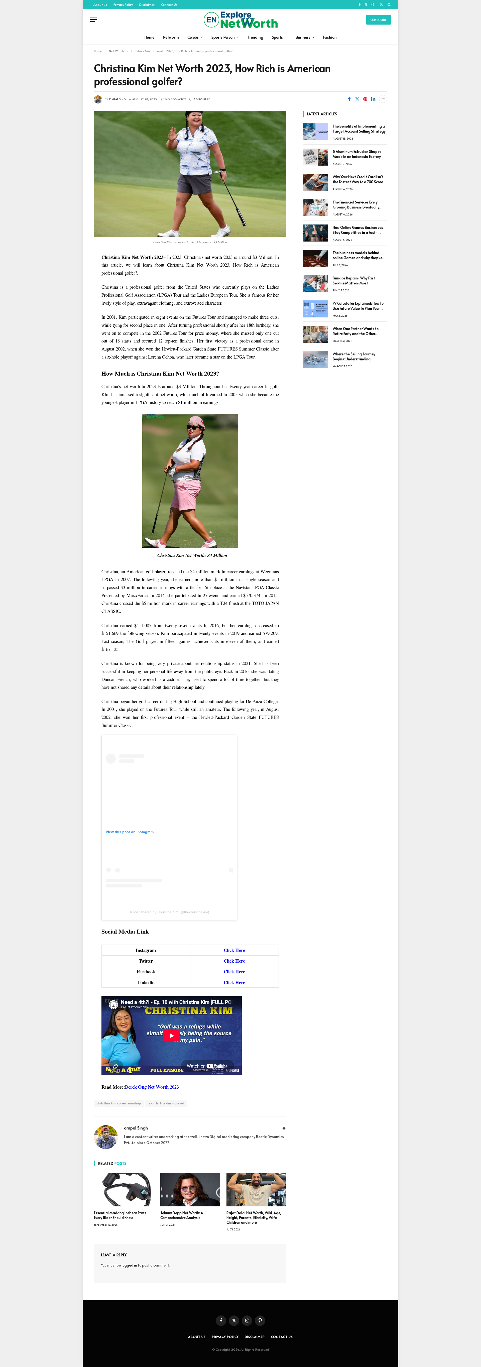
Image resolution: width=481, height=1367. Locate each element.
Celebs (193, 37)
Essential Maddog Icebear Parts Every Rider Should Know (120, 1215)
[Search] (389, 4)
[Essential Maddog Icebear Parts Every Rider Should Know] (124, 1189)
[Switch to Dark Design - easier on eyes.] (381, 4)
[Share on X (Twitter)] (357, 99)
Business (303, 37)
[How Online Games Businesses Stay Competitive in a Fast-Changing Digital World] (315, 233)
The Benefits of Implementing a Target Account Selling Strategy (359, 129)
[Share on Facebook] (349, 99)
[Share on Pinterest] (365, 99)
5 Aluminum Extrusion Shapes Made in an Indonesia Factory (357, 154)
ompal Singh (118, 99)
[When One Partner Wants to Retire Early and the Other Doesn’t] (315, 334)
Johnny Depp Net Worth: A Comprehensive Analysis (181, 1215)
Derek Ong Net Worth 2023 (152, 1086)
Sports (277, 37)
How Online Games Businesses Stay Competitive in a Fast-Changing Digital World (358, 230)
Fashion (330, 37)
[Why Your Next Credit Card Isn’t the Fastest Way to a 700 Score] (315, 182)
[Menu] (93, 19)
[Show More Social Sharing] (383, 99)
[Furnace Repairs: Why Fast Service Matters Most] (315, 283)
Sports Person (223, 37)
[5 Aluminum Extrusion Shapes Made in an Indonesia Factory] (315, 157)
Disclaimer (147, 4)
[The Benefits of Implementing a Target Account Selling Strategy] (315, 131)
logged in (129, 1265)
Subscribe (379, 20)
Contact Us (169, 4)
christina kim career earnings (119, 1103)
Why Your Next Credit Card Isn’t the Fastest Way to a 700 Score (358, 179)
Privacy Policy (123, 4)
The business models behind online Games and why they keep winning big (360, 255)
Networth (171, 37)
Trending (255, 37)
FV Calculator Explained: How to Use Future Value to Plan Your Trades (358, 306)
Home (149, 37)
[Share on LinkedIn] (373, 99)
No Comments (175, 99)
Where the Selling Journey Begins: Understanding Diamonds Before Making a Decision (355, 357)
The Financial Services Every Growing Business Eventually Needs (356, 205)
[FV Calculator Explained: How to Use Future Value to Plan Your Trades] (315, 308)
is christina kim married (166, 1103)
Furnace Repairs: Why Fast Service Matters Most (354, 280)
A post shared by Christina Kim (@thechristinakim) (169, 912)
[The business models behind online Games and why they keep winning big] (315, 258)
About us (100, 4)
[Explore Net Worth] (240, 19)
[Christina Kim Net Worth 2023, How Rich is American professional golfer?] (190, 174)
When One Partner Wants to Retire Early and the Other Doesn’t (356, 331)
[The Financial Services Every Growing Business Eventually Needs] (315, 207)
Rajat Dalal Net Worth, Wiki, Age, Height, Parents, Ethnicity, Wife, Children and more (253, 1217)
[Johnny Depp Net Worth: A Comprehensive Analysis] (190, 1189)
